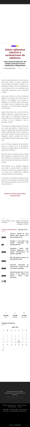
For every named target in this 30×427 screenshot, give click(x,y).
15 (22, 339)
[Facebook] (8, 397)
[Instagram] (12, 397)
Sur (17, 46)
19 (11, 342)
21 (18, 342)
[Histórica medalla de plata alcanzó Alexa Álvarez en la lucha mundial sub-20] (5, 235)
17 (3, 342)
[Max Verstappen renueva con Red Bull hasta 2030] (5, 259)
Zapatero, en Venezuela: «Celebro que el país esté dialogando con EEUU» (22, 222)
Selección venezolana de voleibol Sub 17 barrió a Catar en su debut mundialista (19, 266)
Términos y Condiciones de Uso (9, 405)
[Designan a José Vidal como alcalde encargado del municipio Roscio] (5, 242)
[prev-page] (2, 281)
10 (3, 339)
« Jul (3, 350)
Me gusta (6, 312)
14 (18, 339)
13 (15, 339)
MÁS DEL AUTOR (22, 229)
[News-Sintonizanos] (13, 307)
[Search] (28, 2)
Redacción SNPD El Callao (10, 68)
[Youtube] (21, 397)
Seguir (15, 312)
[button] (2, 2)
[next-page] (5, 281)
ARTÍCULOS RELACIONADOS (9, 229)
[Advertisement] (15, 26)
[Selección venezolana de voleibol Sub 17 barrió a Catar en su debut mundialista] (5, 266)
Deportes (7, 43)
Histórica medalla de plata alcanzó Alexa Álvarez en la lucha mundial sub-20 (19, 235)
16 (26, 339)
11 (7, 339)
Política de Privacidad (21, 405)
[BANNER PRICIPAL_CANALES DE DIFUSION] (15, 7)
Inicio (3, 43)
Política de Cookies (12, 406)
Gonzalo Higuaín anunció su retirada (8, 221)
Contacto (20, 406)
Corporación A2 (23, 411)
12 (11, 339)
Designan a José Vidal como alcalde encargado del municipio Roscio (19, 242)
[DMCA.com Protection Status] (15, 423)
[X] (17, 397)
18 (7, 342)
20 (15, 342)
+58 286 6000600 (17, 425)
